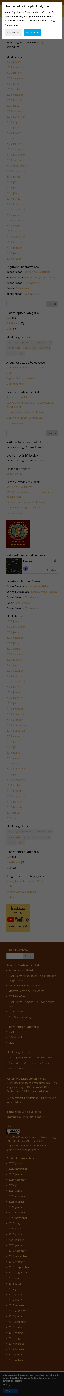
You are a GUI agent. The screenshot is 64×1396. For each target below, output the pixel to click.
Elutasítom (13, 32)
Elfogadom (32, 32)
